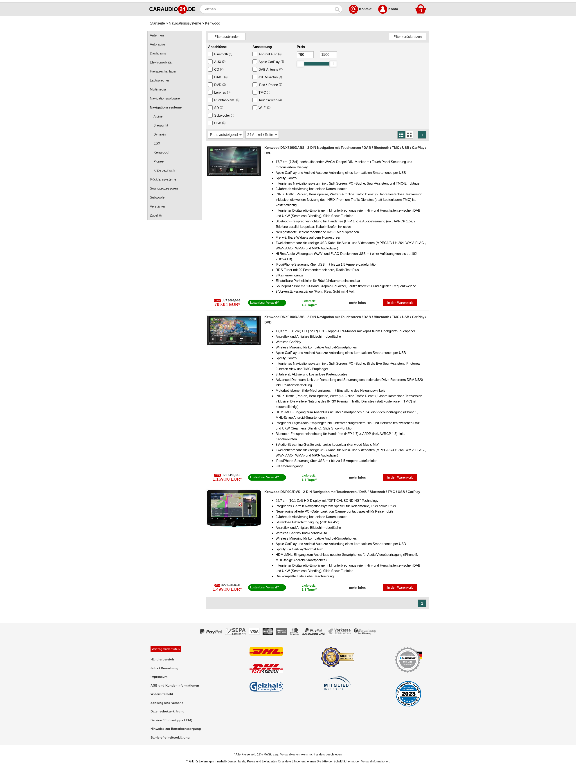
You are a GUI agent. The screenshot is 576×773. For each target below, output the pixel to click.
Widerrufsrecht (162, 694)
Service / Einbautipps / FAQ (171, 720)
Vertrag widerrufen (166, 649)
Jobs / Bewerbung (164, 668)
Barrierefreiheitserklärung (170, 737)
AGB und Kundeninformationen (175, 685)
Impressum (159, 676)
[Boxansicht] (409, 134)
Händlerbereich (162, 659)
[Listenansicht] (401, 134)
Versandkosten (289, 754)
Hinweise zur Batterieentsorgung (176, 728)
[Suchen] (337, 9)
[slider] (300, 64)
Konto (393, 9)
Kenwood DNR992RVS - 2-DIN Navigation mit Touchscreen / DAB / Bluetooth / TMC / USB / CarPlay (342, 492)
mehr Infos (357, 303)
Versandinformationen (375, 761)
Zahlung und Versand (167, 703)
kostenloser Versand (263, 302)
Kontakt (365, 9)
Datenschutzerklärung (167, 711)
